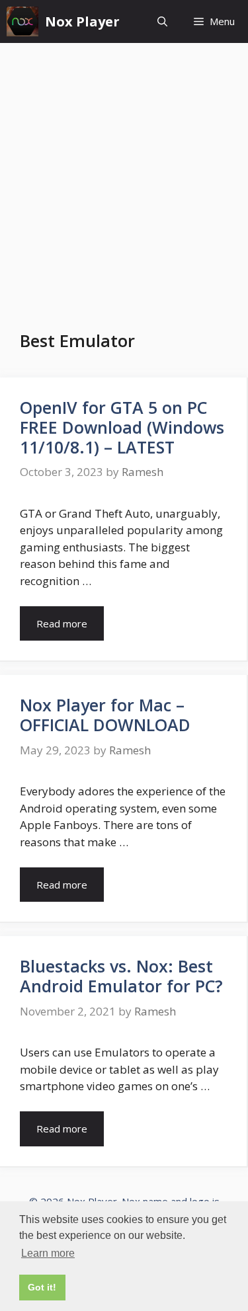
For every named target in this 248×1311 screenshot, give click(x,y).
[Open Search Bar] (162, 21)
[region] (124, 1198)
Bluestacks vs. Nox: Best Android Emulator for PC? (121, 976)
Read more (61, 623)
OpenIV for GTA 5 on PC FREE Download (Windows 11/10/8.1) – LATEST (122, 427)
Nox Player (82, 21)
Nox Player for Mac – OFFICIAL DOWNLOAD (105, 715)
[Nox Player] (22, 21)
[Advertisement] (124, 174)
